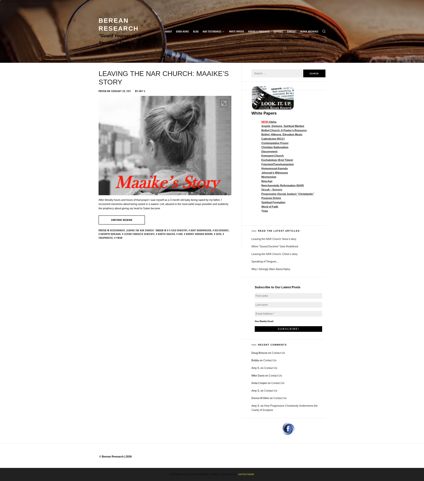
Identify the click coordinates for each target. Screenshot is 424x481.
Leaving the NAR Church (140, 230)
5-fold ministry (178, 230)
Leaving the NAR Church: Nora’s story (273, 239)
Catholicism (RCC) (273, 138)
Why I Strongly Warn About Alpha (270, 269)
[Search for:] (277, 73)
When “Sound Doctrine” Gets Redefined (274, 246)
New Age (266, 181)
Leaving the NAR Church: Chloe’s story (274, 254)
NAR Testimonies (212, 31)
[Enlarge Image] (224, 103)
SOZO (218, 234)
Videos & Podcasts (258, 31)
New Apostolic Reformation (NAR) (282, 185)
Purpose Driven (271, 198)
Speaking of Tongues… (265, 261)
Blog (196, 31)
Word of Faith (269, 206)
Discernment (117, 230)
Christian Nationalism (274, 147)
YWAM (119, 237)
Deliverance (222, 230)
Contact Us (278, 353)
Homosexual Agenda (274, 168)
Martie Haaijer (166, 234)
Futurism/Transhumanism (277, 164)
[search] (323, 31)
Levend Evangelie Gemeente (139, 234)
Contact (291, 31)
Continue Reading (121, 220)
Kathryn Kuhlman (111, 234)
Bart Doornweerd (201, 230)
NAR (180, 234)
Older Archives (309, 31)
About (168, 31)
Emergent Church (272, 155)
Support (278, 31)
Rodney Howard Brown (199, 234)
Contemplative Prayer (275, 143)
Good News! (182, 31)
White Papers (236, 31)
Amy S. (142, 91)
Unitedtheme (246, 474)
